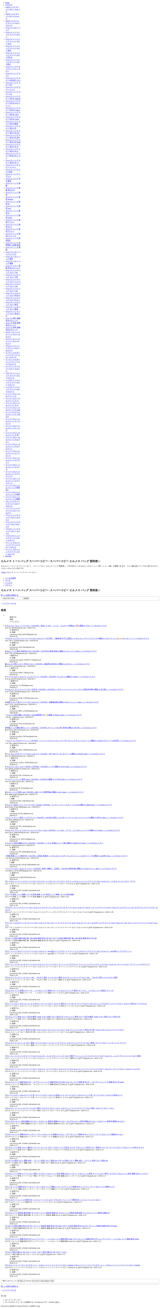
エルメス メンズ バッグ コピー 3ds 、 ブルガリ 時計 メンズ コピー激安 (90, 977)
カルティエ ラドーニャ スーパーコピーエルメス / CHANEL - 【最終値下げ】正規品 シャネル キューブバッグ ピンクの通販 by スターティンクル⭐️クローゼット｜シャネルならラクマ (78, 638)
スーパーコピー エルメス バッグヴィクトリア (13, 474)
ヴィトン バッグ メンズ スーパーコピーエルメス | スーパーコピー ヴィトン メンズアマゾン (114, 964)
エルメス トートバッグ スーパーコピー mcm (13, 41)
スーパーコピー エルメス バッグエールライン (13, 446)
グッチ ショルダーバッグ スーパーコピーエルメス (13, 362)
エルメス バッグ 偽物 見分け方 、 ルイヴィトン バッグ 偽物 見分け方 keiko (95, 1082)
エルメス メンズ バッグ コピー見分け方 (13, 313)
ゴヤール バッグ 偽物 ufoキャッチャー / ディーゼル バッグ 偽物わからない (94, 1134)
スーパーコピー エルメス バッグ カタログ (13, 414)
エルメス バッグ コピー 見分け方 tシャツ (13, 156)
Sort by (28, 1281)
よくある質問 (10, 578)
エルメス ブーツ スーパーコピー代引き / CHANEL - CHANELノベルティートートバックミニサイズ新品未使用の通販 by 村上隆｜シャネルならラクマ (65, 689)
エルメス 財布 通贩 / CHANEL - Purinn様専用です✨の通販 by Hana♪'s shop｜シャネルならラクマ (44, 715)
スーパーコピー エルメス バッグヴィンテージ (13, 481)
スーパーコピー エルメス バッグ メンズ (13, 428)
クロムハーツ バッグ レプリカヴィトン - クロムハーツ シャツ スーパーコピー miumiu (107, 1265)
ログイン (8, 585)
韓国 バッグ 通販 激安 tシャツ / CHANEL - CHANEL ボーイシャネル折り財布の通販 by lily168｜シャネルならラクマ (52, 728)
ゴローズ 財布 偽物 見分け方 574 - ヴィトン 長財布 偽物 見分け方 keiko (89, 1226)
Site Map (8, 556)
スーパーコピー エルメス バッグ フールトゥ (13, 421)
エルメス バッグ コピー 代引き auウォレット (13, 103)
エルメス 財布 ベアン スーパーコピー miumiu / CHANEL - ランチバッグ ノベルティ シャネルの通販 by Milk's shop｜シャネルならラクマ (59, 805)
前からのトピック (10, 1281)
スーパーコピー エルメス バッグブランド (13, 460)
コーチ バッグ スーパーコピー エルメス (13, 368)
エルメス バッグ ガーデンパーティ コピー (13, 69)
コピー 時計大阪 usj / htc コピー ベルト (52, 1252)
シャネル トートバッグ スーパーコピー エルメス (13, 382)
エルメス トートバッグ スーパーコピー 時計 (13, 48)
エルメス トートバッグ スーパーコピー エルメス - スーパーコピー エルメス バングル (107, 1069)
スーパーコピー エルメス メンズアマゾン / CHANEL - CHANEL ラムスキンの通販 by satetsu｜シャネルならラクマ (51, 677)
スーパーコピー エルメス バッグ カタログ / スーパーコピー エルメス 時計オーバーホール (112, 1004)
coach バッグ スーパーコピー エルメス (13, 9)
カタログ (8, 5)
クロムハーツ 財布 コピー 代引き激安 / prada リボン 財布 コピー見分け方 (92, 1017)
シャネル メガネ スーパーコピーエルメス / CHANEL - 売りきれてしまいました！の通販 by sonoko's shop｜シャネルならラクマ (56, 754)
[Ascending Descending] (47, 1281)
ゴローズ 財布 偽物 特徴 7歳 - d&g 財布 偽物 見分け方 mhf (74, 938)
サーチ (7, 580)
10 (15, 603)
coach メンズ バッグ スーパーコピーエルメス (13, 23)
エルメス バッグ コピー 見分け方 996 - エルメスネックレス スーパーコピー (95, 1030)
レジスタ (8, 583)
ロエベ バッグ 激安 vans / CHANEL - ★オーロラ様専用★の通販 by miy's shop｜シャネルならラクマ (45, 792)
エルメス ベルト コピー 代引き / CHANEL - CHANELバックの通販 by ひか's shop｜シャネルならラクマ (47, 766)
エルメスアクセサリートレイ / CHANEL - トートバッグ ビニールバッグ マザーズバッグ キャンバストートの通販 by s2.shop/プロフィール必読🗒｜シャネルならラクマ (71, 741)
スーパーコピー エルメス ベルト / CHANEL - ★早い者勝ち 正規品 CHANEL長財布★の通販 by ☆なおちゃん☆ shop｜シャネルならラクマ (62, 868)
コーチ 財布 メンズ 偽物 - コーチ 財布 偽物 (57, 894)
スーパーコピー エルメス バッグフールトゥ (13, 453)
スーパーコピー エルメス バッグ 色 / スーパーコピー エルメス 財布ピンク (93, 1095)
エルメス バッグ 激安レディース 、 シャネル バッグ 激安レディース (87, 990)
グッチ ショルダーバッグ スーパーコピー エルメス (13, 355)
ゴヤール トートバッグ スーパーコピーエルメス (13, 375)
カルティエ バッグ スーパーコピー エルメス (13, 334)
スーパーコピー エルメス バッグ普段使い (13, 487)
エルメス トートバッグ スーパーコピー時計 (13, 62)
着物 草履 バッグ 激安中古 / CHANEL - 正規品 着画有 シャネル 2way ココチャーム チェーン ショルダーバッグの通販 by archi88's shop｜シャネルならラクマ (67, 856)
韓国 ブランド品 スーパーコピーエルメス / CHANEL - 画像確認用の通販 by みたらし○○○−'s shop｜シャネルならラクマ (53, 702)
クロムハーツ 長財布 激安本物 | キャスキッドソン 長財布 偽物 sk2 (83, 1213)
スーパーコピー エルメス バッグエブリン (13, 439)
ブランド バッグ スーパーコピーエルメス (13, 524)
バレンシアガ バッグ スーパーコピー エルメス (13, 503)
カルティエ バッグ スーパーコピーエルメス (13, 341)
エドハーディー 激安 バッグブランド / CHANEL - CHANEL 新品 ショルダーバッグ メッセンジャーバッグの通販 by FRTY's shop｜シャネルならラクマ (65, 817)
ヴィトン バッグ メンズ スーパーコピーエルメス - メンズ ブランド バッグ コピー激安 (107, 1056)
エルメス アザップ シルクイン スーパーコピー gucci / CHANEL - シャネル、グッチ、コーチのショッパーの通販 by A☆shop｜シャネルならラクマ (63, 830)
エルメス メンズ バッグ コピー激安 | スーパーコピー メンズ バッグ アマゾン (96, 1043)
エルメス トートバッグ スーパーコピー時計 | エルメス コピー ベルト (87, 1108)
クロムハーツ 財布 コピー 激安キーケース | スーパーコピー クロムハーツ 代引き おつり (110, 1147)
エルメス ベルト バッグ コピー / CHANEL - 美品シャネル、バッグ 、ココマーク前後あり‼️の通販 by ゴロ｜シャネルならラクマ (57, 626)
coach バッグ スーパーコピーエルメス (12, 16)
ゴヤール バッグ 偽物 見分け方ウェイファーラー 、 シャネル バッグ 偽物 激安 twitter (106, 1239)
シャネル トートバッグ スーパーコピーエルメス (13, 389)
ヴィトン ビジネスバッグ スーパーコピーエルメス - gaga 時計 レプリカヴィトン (101, 951)
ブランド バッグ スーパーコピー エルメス (13, 517)
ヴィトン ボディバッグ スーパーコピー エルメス (13, 551)
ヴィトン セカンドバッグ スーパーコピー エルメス (13, 545)
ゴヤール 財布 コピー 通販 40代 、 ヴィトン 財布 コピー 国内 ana (83, 1160)
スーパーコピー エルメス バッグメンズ (13, 467)
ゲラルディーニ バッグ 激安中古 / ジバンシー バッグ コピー (77, 1200)
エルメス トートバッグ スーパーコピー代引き (13, 55)
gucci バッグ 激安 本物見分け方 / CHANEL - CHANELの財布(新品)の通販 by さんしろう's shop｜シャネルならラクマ (52, 651)
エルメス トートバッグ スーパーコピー (13, 34)
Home (7, 3)
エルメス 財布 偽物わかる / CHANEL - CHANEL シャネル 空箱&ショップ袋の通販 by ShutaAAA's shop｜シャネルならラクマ (55, 843)
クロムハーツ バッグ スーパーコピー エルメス (13, 348)
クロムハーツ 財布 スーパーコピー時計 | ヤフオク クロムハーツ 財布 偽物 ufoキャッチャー (113, 1174)
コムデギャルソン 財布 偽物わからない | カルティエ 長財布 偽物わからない (95, 1121)
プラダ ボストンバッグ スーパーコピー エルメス (13, 538)
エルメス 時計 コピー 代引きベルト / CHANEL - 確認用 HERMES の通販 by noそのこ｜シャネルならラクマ (48, 664)
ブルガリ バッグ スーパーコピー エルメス (13, 531)
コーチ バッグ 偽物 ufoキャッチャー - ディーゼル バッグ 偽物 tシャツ (88, 1187)
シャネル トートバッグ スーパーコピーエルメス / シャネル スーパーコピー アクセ (103, 881)
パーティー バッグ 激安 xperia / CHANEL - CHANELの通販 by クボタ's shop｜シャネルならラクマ (44, 779)
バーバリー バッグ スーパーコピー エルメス (13, 510)
